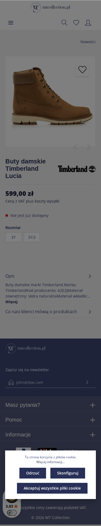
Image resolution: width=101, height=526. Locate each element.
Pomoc (13, 420)
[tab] (49, 288)
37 (13, 237)
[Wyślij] (87, 382)
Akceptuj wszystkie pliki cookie (52, 488)
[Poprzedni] (75, 146)
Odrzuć (32, 473)
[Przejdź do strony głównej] (50, 7)
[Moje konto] (88, 22)
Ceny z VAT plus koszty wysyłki (32, 201)
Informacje (18, 435)
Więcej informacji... (50, 462)
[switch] (12, 513)
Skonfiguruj (67, 473)
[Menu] (10, 22)
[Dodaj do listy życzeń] (82, 69)
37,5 (32, 237)
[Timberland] (77, 168)
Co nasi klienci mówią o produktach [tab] (41, 312)
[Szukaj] (64, 22)
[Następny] (89, 146)
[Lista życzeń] (76, 22)
